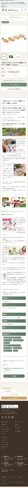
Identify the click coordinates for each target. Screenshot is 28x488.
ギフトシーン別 (21, 391)
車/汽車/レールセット (9, 19)
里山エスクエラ (4, 446)
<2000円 (15, 350)
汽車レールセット (7, 340)
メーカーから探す (4, 431)
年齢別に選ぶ (4, 424)
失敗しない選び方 (14, 394)
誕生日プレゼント (7, 350)
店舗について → (4, 6)
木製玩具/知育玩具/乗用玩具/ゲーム (16, 17)
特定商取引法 (3, 477)
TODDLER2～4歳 (7, 348)
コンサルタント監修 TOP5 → (14, 398)
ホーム (3, 17)
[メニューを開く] (25, 9)
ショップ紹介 (4, 440)
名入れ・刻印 (17, 426)
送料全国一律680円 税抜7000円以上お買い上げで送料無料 (14, 369)
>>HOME (14, 376)
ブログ (2, 449)
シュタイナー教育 (4, 444)
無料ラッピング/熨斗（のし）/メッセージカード (13, 361)
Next (25, 39)
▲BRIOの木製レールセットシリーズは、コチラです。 (13, 211)
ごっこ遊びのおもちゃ (18, 340)
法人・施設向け (18, 431)
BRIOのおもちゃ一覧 (7, 289)
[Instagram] (2, 417)
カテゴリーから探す (5, 429)
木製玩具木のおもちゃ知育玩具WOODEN (12, 337)
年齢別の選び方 (8, 391)
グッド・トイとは (4, 442)
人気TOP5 (3, 433)
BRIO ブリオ (6, 342)
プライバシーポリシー (12, 477)
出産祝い (16, 424)
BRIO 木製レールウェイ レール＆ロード (12, 345)
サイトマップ (3, 480)
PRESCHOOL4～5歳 (17, 348)
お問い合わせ (19, 477)
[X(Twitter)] (9, 417)
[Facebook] (6, 417)
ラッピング (17, 429)
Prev (3, 39)
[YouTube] (12, 417)
